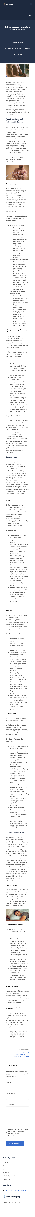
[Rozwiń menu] (31, 4)
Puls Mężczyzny (10, 4)
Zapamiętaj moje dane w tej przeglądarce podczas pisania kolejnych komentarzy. (18, 1132)
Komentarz (10, 1104)
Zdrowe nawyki (17, 48)
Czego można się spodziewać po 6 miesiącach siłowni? (21, 1054)
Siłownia (8, 48)
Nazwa (9, 1082)
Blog (30, 15)
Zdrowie (27, 48)
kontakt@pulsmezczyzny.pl (16, 1190)
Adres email (11, 1093)
